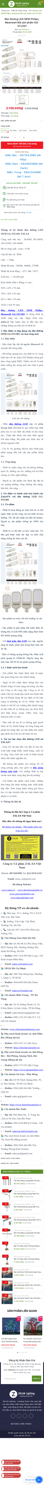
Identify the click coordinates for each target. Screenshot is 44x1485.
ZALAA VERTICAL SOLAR (23, 1178)
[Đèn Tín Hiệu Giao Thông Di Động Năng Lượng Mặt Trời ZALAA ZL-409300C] (7, 1259)
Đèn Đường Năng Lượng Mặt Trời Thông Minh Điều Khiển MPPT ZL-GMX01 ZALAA (26, 1194)
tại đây (29, 212)
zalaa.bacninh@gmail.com (25, 1131)
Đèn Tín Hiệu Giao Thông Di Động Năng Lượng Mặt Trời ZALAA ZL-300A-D (26, 1246)
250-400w (33, 130)
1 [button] (17, 1352)
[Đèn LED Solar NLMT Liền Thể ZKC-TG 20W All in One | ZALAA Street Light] (7, 1285)
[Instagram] (25, 1416)
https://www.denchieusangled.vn (25, 1104)
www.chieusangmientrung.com (25, 1029)
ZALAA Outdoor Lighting (22, 1230)
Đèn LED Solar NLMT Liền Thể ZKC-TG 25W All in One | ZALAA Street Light (27, 1298)
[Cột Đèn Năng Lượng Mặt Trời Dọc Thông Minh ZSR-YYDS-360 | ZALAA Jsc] (7, 1181)
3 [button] (23, 1352)
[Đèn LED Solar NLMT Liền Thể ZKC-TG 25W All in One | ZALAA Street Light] (7, 1298)
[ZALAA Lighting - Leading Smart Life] (18, 4)
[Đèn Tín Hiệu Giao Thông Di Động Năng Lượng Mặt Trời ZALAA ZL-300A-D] (7, 1246)
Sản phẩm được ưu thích (16, 1171)
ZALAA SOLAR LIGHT (21, 1270)
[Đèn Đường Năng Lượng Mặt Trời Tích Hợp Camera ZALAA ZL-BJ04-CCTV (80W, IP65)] (7, 1220)
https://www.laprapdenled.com (28, 1070)
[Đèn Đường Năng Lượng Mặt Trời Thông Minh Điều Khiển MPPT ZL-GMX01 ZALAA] (7, 1194)
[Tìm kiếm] (35, 3)
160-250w (23, 130)
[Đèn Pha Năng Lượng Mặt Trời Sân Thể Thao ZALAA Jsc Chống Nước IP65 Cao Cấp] (7, 1233)
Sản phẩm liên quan (22, 1310)
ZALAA (27, 1435)
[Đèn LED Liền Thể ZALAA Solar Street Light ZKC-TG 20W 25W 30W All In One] (7, 1272)
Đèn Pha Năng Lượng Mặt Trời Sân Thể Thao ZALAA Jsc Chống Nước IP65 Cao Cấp (27, 1233)
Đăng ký (36, 1378)
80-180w (13, 130)
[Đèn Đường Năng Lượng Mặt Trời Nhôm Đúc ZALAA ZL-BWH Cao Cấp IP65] (7, 1207)
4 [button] (26, 1352)
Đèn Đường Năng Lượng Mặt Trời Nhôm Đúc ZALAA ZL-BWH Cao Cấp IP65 (27, 1207)
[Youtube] (31, 1416)
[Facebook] (13, 1416)
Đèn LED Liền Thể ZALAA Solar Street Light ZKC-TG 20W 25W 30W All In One (28, 1272)
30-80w (5, 130)
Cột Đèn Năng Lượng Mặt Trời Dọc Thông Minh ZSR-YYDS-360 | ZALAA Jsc (28, 1181)
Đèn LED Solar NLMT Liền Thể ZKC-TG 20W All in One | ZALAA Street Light (27, 1285)
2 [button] (19, 1352)
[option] (22, 66)
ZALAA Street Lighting (22, 1243)
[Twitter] (19, 1416)
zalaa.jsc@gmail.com (22, 990)
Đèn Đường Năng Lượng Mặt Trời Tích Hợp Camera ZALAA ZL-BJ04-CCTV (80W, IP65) (28, 1220)
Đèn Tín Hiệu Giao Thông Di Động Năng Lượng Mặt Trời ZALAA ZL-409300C (26, 1259)
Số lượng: (5, 137)
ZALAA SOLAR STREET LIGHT (24, 1191)
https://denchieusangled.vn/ (27, 1047)
